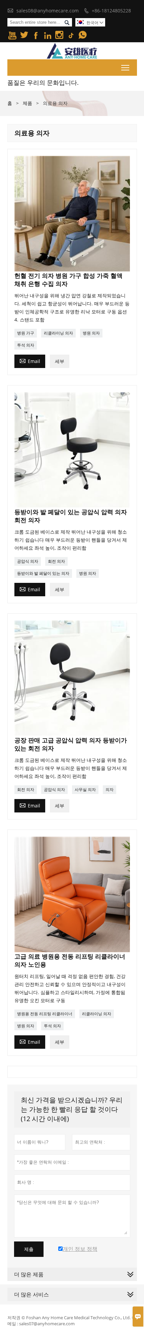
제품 (27, 103)
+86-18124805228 (111, 10)
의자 (109, 789)
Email (29, 360)
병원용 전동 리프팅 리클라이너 (44, 1014)
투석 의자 (25, 345)
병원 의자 (91, 333)
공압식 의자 (27, 561)
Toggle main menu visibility (125, 67)
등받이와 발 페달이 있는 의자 (43, 573)
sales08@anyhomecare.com (47, 10)
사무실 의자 (85, 789)
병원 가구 (25, 333)
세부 (59, 361)
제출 (28, 1249)
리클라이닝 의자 (58, 333)
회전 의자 (56, 561)
